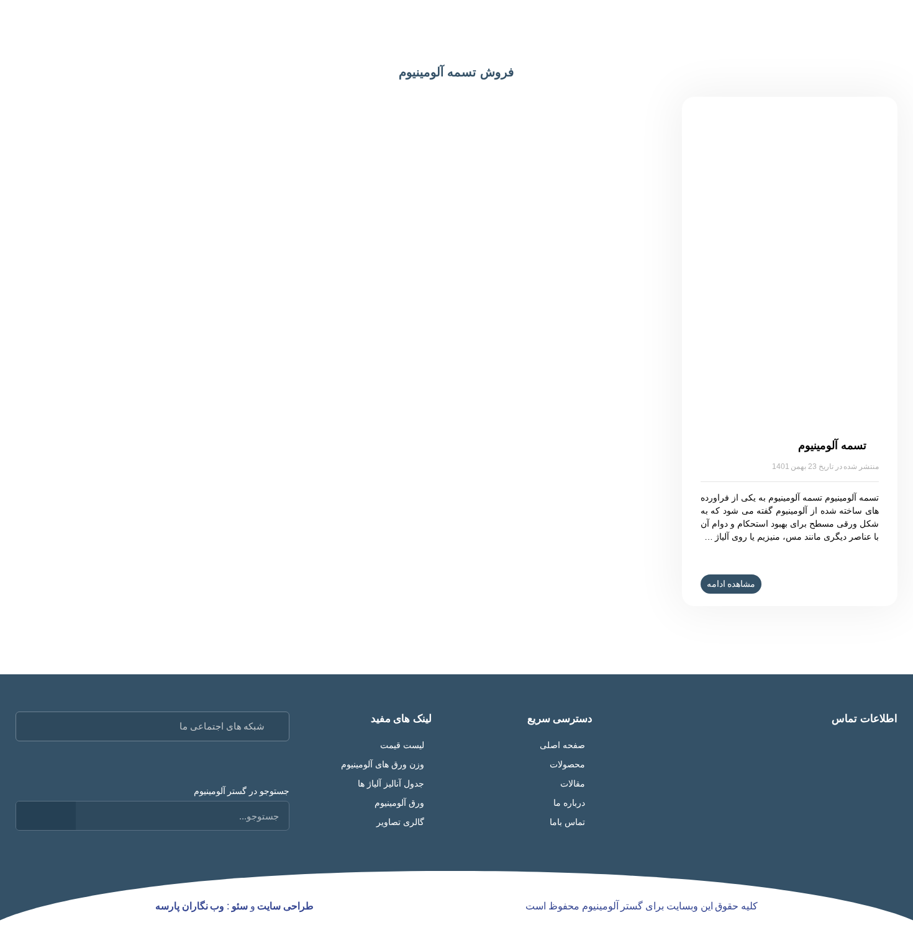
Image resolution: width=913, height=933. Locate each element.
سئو (240, 906)
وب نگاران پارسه (189, 906)
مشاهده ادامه (731, 584)
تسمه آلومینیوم (832, 445)
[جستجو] (46, 815)
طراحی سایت (285, 906)
